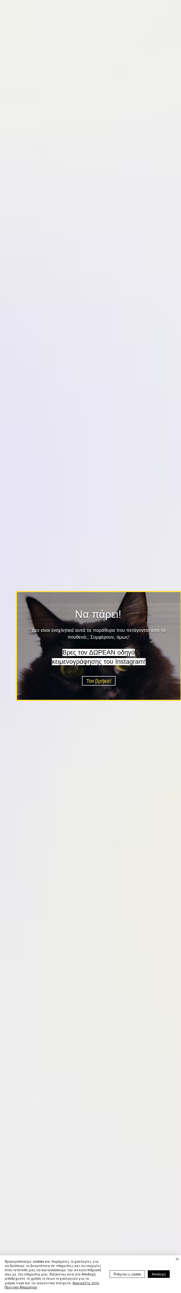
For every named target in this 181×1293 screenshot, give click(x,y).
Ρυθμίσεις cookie (127, 1274)
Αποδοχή (159, 1274)
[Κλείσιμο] (177, 1259)
